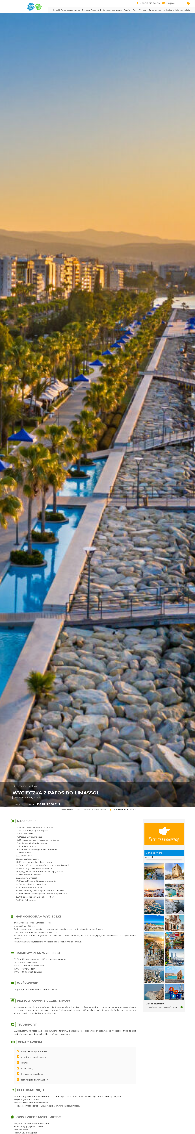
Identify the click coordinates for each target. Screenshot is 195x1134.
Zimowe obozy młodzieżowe (161, 10)
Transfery (127, 10)
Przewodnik (96, 10)
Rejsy (135, 10)
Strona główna (67, 810)
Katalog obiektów (182, 10)
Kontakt (56, 10)
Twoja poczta (67, 10)
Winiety (77, 10)
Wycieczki (143, 10)
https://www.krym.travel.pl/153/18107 (162, 1007)
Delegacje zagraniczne (112, 10)
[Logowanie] (188, 3)
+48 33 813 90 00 (150, 3)
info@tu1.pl (171, 3)
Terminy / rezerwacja (164, 839)
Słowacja (86, 10)
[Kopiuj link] (182, 1007)
